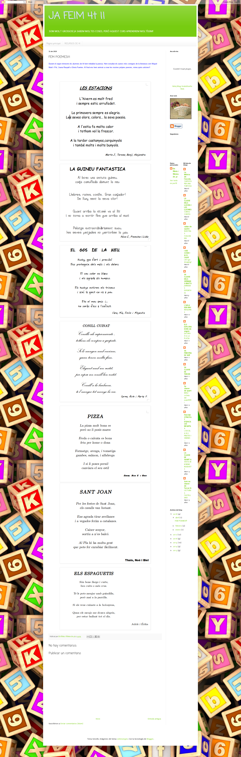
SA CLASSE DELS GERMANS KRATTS (188, 278)
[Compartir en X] (93, 636)
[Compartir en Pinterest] (98, 636)
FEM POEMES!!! (181, 521)
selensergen (122, 739)
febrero (179, 526)
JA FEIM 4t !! (77, 16)
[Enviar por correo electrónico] (88, 636)
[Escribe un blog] (90, 636)
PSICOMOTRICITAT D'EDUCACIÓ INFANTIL (187, 420)
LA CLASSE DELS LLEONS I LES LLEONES (187, 204)
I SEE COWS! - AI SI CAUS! (187, 254)
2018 (175, 514)
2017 (175, 535)
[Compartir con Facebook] (96, 636)
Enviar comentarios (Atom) (72, 724)
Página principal (53, 43)
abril (177, 518)
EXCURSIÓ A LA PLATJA (187, 335)
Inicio (98, 719)
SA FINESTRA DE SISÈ (188, 353)
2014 (175, 546)
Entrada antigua (154, 719)
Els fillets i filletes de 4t (176, 173)
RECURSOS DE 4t (72, 43)
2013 (175, 550)
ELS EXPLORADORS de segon (188, 327)
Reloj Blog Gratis (179, 86)
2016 (175, 539)
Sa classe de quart (187, 388)
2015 (175, 543)
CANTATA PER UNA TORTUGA (188, 183)
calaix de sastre (188, 228)
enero (178, 530)
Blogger (150, 739)
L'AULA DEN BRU (187, 306)
